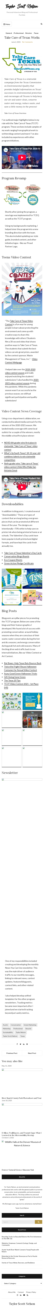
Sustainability (8, 1032)
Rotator (28, 33)
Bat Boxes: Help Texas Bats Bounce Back (22, 663)
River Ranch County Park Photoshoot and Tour (22, 1098)
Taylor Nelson (21, 1032)
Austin (5, 1025)
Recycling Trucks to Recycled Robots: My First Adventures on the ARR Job (21, 1238)
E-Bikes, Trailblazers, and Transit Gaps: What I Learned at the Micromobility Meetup (21, 1134)
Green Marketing (30, 1025)
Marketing (6, 1029)
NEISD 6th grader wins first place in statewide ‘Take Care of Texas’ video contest (20, 446)
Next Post (32, 1053)
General (9, 33)
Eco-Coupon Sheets (13, 560)
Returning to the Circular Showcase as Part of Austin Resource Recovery (19, 1257)
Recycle (28, 1029)
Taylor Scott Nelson (10, 1036)
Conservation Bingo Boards (16, 556)
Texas (36, 33)
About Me (11, 1292)
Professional (19, 33)
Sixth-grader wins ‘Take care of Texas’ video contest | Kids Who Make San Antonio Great (21, 467)
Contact (21, 1292)
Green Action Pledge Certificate (19, 563)
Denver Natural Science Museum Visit (18, 1170)
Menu (7, 24)
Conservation (16, 1025)
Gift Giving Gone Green (15, 677)
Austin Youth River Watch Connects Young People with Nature (20, 1251)
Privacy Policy (31, 1292)
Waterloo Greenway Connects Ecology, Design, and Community (19, 1244)
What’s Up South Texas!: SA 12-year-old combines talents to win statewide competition (22, 456)
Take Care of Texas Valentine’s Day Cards (23, 553)
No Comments (27, 42)
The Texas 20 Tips (12, 680)
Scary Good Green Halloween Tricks (20, 673)
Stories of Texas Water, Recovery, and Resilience (18, 1263)
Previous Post (11, 1053)
